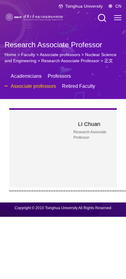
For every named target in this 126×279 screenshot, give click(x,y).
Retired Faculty (78, 86)
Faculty (28, 54)
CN (118, 6)
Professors (59, 76)
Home (10, 54)
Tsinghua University (84, 6)
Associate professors (60, 54)
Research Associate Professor (70, 60)
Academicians (26, 76)
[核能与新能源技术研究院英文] (35, 16)
